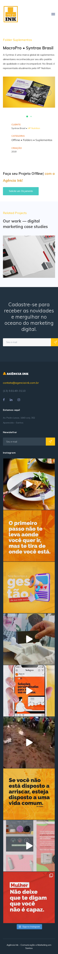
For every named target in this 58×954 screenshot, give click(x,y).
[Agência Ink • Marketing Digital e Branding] (10, 14)
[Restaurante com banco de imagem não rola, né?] (29, 484)
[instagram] (18, 399)
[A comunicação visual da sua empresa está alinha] (29, 690)
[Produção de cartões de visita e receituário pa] (29, 639)
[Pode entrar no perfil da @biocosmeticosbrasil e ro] (29, 845)
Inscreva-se (50, 442)
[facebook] (4, 399)
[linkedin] (11, 399)
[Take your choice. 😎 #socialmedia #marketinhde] (29, 794)
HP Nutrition (34, 128)
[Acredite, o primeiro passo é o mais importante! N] (29, 535)
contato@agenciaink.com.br (21, 383)
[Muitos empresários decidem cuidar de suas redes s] (29, 587)
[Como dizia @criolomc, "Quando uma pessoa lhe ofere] (29, 742)
